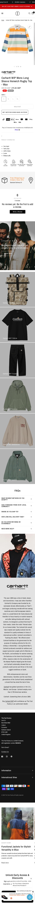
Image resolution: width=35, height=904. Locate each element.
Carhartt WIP (9, 701)
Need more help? (7, 529)
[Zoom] (29, 27)
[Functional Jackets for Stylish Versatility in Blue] (17, 823)
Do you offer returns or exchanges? (10, 523)
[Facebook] (3, 756)
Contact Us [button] (5, 751)
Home (2, 20)
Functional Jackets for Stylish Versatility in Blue (16, 848)
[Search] (29, 13)
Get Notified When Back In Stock (15, 112)
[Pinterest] (13, 756)
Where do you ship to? (9, 512)
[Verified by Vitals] (11, 898)
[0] (32, 13)
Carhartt (6, 687)
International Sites (9, 777)
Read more (5, 862)
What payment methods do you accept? (12, 499)
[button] (8, 253)
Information (6, 770)
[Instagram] (8, 756)
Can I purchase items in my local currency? (13, 506)
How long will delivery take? (12, 517)
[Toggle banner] (31, 6)
